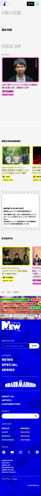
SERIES (8, 370)
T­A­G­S (9, 292)
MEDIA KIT (6, 465)
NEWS (7, 360)
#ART (5, 432)
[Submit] (36, 416)
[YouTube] (12, 452)
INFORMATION (8, 467)
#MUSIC (25, 429)
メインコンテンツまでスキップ (14, 3)
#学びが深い (31, 316)
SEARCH (5, 411)
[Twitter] (29, 452)
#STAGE (25, 436)
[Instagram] (20, 452)
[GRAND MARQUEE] (20, 384)
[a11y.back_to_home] (6, 3)
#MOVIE (25, 432)
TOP (3, 292)
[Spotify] (4, 452)
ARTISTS (6, 400)
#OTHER (25, 440)
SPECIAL (9, 365)
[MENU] (37, 4)
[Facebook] (37, 452)
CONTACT (6, 463)
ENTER (34, 345)
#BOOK (6, 436)
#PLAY (5, 429)
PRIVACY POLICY (9, 472)
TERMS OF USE (8, 470)
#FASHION (8, 440)
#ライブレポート (19, 316)
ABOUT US (8, 397)
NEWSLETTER (8, 341)
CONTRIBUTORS (11, 404)
